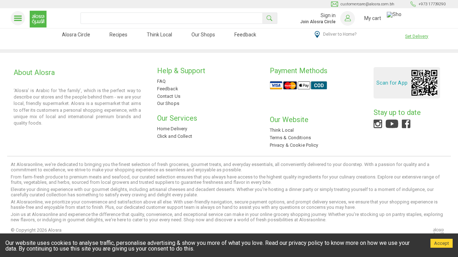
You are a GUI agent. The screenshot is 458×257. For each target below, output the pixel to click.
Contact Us (168, 96)
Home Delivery (172, 128)
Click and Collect (174, 136)
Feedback (245, 34)
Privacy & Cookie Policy (294, 145)
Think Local (159, 34)
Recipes (118, 34)
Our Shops (203, 34)
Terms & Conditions (290, 137)
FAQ (161, 81)
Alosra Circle (76, 34)
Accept (441, 243)
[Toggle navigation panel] (19, 18)
